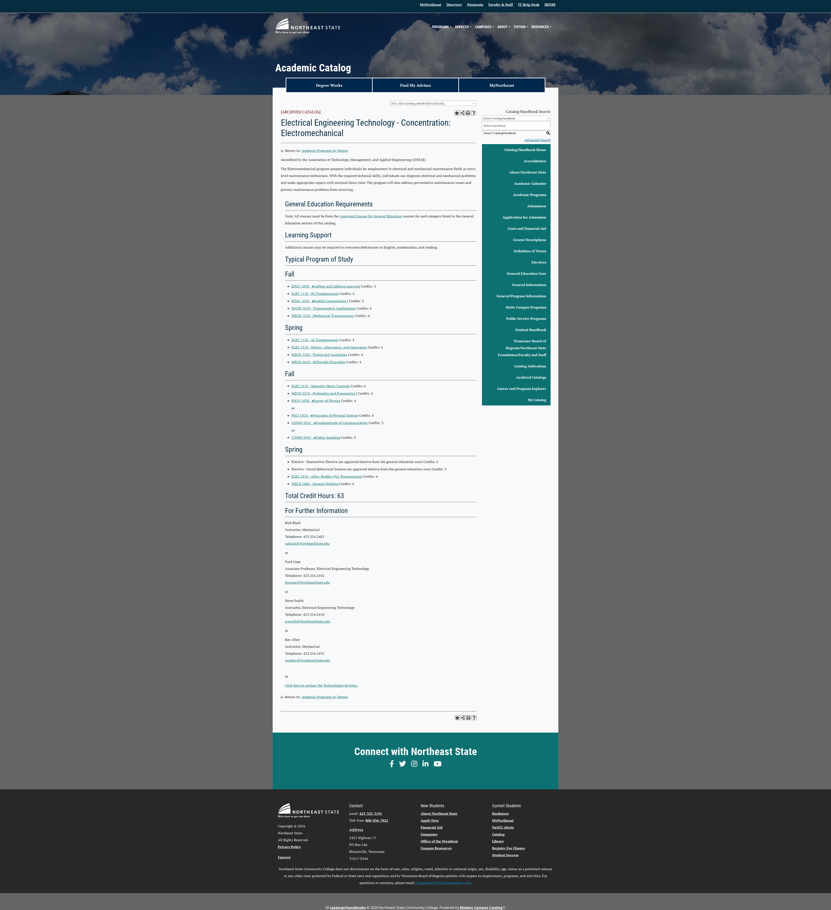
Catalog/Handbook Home (525, 149)
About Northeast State (527, 172)
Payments (475, 4)
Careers (284, 857)
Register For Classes (508, 848)
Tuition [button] (519, 27)
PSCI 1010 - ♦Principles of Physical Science (324, 415)
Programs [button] (440, 27)
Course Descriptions (529, 239)
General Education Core (526, 273)
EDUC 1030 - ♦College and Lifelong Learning (325, 286)
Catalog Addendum (530, 366)
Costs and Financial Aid (527, 228)
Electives (538, 262)
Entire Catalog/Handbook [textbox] (499, 118)
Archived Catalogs (531, 377)
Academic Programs (529, 194)
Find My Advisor (415, 85)
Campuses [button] (483, 27)
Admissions (536, 206)
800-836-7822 (377, 820)
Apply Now (430, 820)
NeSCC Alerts (503, 827)
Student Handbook (530, 329)
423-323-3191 (370, 813)
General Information (529, 284)
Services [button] (462, 27)
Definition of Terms (530, 251)
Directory (454, 4)
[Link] (307, 26)
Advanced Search (537, 140)
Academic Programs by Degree (325, 150)
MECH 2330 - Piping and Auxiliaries (319, 354)
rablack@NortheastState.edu (307, 543)
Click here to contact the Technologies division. (321, 685)
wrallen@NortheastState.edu (307, 660)
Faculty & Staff (500, 4)
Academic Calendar (530, 183)
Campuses (429, 834)
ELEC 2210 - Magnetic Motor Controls (320, 386)
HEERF (550, 4)
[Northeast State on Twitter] (402, 763)
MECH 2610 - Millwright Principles (318, 362)
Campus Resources (436, 848)
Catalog (498, 834)
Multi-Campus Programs (526, 307)
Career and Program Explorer (521, 388)
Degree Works (329, 85)
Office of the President (439, 841)
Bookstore (500, 813)
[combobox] (433, 103)
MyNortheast (430, 4)
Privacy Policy (289, 846)
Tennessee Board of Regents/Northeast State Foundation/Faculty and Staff (522, 348)
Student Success (505, 855)
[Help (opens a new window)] (473, 113)
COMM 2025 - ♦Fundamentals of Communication (329, 422)
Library (498, 841)
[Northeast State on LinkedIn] (425, 763)
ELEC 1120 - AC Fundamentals (314, 340)
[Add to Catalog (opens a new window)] (456, 113)
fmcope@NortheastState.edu (307, 582)
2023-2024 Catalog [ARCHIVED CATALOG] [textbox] (417, 103)
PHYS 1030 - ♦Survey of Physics (315, 400)
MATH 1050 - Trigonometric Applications (323, 308)
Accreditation (535, 161)
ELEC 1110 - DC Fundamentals (315, 293)
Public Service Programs (526, 318)
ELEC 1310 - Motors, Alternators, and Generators (329, 347)
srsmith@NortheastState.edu (307, 621)
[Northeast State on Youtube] (437, 763)
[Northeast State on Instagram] (414, 763)
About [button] (502, 27)
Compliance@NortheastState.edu (443, 882)
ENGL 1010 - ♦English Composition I (319, 301)
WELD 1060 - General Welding (314, 483)
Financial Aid (432, 827)
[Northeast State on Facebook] (392, 763)
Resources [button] (540, 27)
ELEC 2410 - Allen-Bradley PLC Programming (326, 476)
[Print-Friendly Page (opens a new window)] (468, 113)
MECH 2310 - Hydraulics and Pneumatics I (324, 393)
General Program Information (521, 296)
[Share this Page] (462, 113)
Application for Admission (524, 217)
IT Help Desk (528, 4)
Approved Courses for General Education (371, 216)
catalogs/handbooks (348, 907)
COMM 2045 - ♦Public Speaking (315, 437)
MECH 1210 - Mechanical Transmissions (322, 315)
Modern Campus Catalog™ (482, 907)
